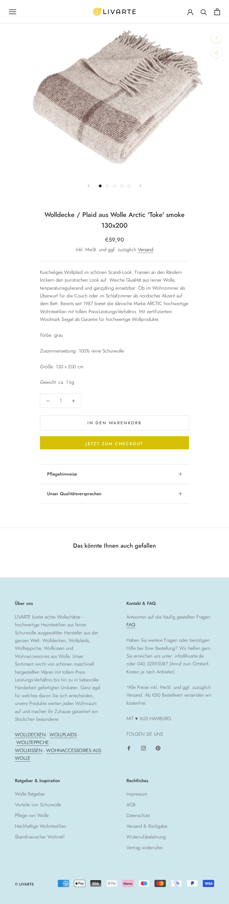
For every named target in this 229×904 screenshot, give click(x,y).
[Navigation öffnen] (12, 11)
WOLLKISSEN (28, 750)
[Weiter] (140, 185)
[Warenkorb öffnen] (217, 11)
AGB (131, 804)
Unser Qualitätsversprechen (74, 493)
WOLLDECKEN (30, 734)
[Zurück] (88, 185)
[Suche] (204, 12)
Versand (145, 249)
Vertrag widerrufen (144, 847)
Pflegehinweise (62, 474)
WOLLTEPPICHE (32, 742)
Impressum (136, 793)
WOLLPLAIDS (63, 734)
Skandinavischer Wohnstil (39, 836)
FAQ (130, 624)
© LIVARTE (24, 884)
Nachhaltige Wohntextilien (40, 826)
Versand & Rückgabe (146, 826)
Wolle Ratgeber (30, 793)
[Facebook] (128, 748)
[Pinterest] (158, 748)
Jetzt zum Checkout (114, 444)
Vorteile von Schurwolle (38, 804)
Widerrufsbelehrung (146, 836)
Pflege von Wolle (32, 815)
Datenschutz (138, 815)
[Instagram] (143, 748)
